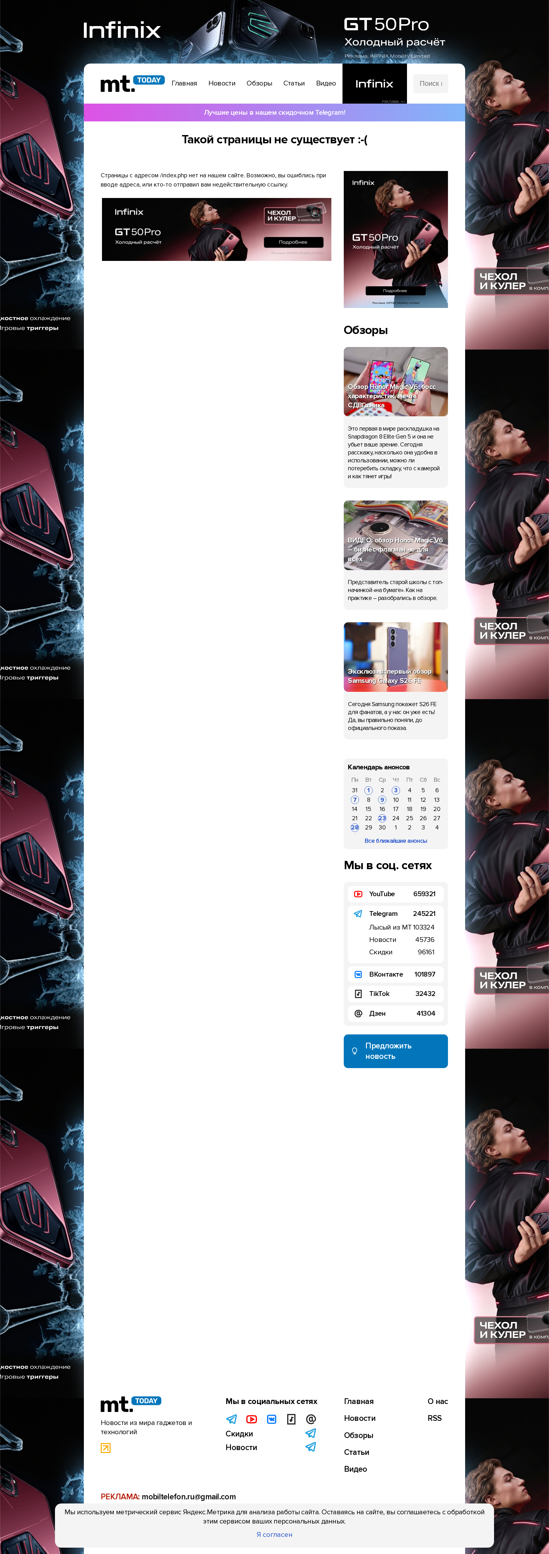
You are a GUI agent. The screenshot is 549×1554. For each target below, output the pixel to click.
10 (396, 800)
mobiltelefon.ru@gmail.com (189, 1497)
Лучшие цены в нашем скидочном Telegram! (274, 112)
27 (436, 818)
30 (382, 827)
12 (423, 800)
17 (396, 809)
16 (382, 809)
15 (368, 809)
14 (354, 809)
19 (423, 809)
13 (437, 800)
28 (355, 827)
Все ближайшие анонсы (396, 841)
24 (395, 818)
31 (354, 790)
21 (354, 818)
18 (409, 809)
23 (382, 818)
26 (423, 818)
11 (409, 800)
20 (436, 809)
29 (368, 827)
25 (409, 818)
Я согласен (275, 1534)
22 (368, 818)
